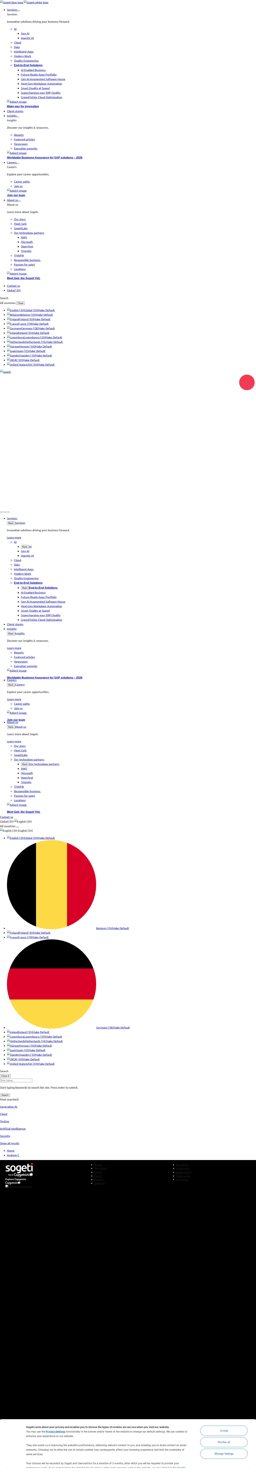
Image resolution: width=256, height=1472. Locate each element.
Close (20, 303)
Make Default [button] (46, 310)
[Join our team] (131, 190)
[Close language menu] (17, 827)
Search (5, 1095)
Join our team (16, 195)
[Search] (1, 512)
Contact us (99, 1183)
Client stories (100, 1168)
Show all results (9, 1143)
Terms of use (182, 1179)
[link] (24, 2)
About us (20, 726)
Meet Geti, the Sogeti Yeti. (23, 278)
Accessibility (182, 1164)
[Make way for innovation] (131, 101)
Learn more (14, 537)
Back (11, 523)
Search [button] (4, 298)
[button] (18, 10)
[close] (4, 512)
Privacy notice (183, 1175)
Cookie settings (184, 1172)
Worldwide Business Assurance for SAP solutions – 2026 (44, 157)
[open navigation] (8, 512)
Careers (20, 684)
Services (20, 522)
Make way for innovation (23, 106)
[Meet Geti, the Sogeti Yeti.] (131, 273)
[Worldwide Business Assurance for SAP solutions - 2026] (131, 153)
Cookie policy (183, 1168)
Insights (20, 633)
